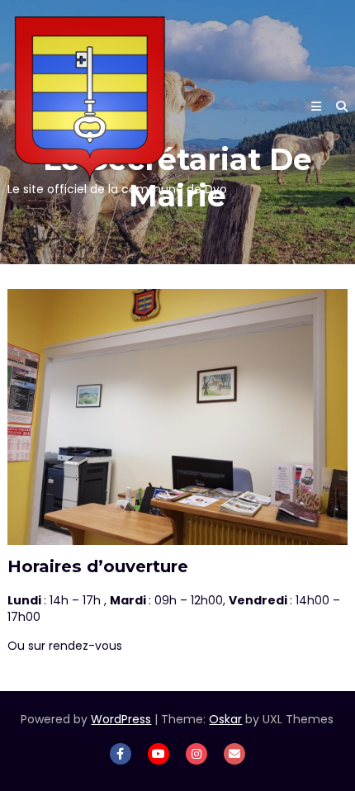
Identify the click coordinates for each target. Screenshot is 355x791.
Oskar (225, 719)
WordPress (121, 719)
